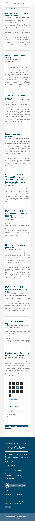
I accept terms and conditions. (14, 503)
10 (17, 391)
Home (6, 8)
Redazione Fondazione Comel (22, 17)
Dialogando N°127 (18, 475)
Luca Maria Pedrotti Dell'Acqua (19, 250)
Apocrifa (27, 325)
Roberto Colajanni (10, 219)
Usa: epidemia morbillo (10, 469)
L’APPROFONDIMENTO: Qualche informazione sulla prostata (16, 213)
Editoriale (8, 250)
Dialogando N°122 (19, 249)
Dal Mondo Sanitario (18, 59)
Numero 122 (8, 358)
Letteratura (24, 426)
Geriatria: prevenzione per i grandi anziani (14, 474)
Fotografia (9, 426)
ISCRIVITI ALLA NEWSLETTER (14, 399)
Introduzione (16, 426)
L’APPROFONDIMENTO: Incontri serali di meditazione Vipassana (16, 289)
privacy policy (20, 501)
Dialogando (8, 295)
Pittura (8, 428)
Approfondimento (20, 183)
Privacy (17, 518)
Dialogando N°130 (18, 470)
